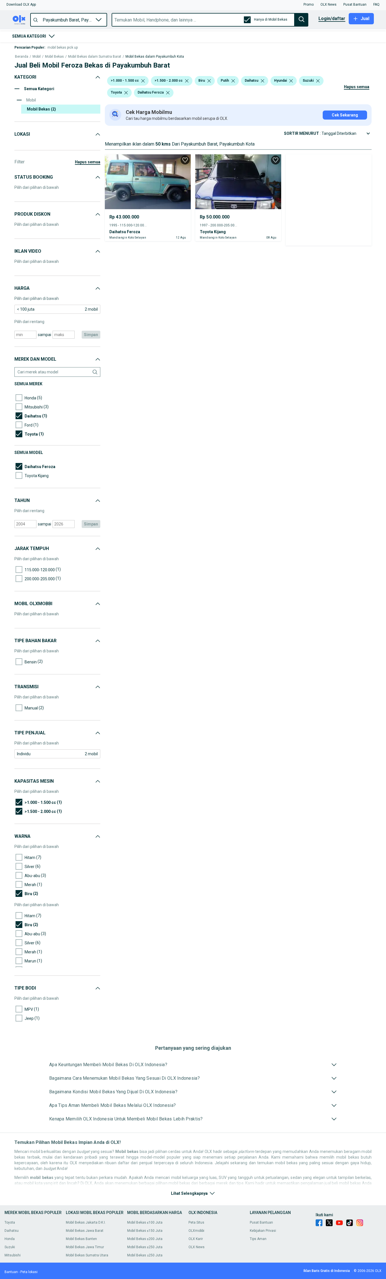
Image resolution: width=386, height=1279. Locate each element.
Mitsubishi (13, 1255)
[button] (21, 4)
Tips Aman (258, 1239)
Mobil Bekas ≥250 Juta (144, 1255)
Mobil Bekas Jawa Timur (85, 1247)
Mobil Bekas (54, 57)
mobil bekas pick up (62, 47)
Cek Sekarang (345, 115)
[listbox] (143, 81)
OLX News (196, 1247)
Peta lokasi (29, 1272)
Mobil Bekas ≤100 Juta (144, 1222)
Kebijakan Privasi (263, 1231)
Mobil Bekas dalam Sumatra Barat (94, 57)
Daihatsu (12, 1231)
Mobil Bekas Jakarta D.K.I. (86, 1222)
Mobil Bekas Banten (81, 1239)
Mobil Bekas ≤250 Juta (144, 1247)
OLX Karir (195, 1239)
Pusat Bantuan (261, 1222)
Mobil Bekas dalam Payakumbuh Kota (154, 57)
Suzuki (10, 1247)
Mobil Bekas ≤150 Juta (144, 1231)
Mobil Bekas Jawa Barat (84, 1231)
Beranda (21, 57)
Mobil (36, 57)
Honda (10, 1239)
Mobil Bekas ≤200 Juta (144, 1239)
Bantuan (11, 1272)
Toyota (10, 1222)
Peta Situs (196, 1222)
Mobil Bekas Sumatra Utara (87, 1255)
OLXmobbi (196, 1231)
